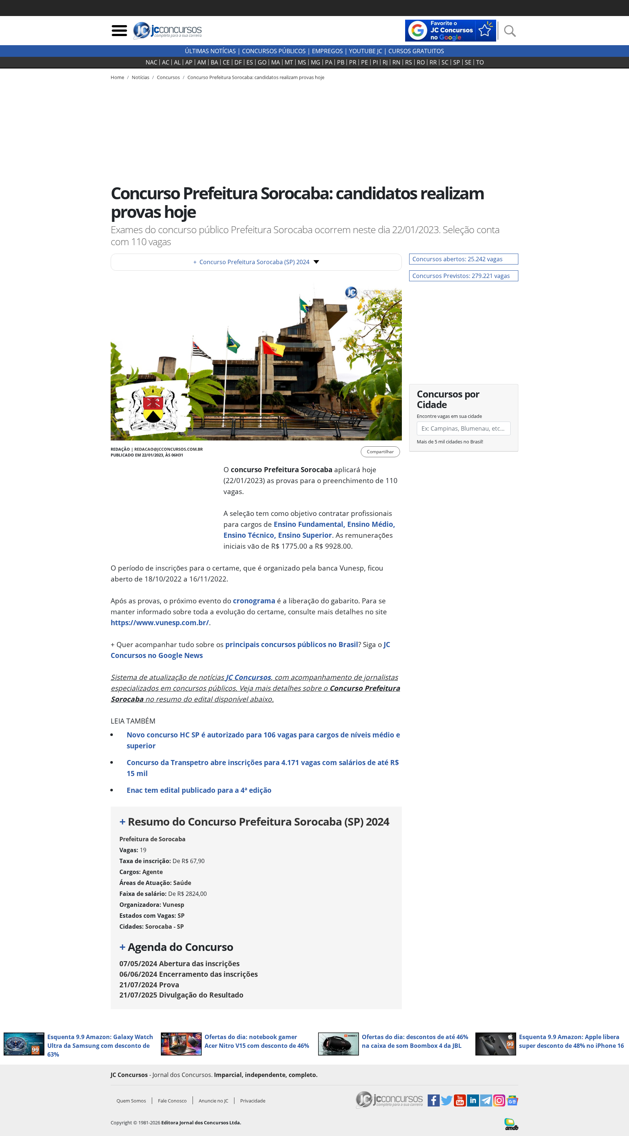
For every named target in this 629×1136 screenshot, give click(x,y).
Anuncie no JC (213, 1100)
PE (364, 62)
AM (201, 62)
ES (249, 62)
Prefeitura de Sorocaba (152, 839)
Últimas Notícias (210, 51)
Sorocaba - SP (164, 926)
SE (468, 62)
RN (396, 62)
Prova (149, 985)
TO (480, 62)
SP (456, 62)
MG (315, 62)
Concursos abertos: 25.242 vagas (457, 259)
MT (289, 62)
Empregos (327, 51)
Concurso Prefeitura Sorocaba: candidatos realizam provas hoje (255, 77)
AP (189, 62)
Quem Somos (131, 1100)
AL (177, 62)
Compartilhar (380, 451)
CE (226, 62)
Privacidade (252, 1100)
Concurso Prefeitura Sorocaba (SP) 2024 (251, 262)
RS (408, 62)
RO (421, 62)
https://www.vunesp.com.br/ (160, 622)
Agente (152, 872)
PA (328, 62)
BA (214, 62)
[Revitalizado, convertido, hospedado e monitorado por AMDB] (511, 1124)
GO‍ (262, 62)
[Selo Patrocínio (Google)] (450, 30)
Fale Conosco (172, 1100)
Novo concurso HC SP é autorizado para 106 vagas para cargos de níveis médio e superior (263, 740)
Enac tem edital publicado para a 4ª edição (199, 790)
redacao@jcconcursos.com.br (168, 449)
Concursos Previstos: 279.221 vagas (461, 276)
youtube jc (365, 51)
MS (302, 62)
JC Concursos (248, 677)
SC (445, 62)
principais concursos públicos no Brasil (291, 644)
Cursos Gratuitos (416, 51)
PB (340, 62)
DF (238, 62)
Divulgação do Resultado (181, 995)
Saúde (182, 883)
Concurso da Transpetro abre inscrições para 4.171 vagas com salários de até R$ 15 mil (263, 767)
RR (433, 62)
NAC (151, 62)
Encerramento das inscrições (188, 974)
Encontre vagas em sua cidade (449, 416)
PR (352, 62)
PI (375, 62)
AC (165, 62)
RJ (385, 62)
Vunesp (173, 905)
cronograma (254, 601)
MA (275, 62)
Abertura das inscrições (179, 963)
